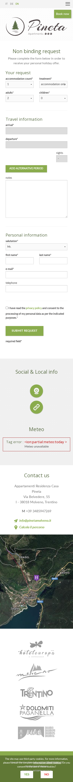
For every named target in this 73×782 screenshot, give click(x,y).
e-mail (9, 269)
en (17, 4)
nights (59, 153)
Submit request (24, 330)
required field (13, 341)
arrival (9, 125)
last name (44, 255)
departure (11, 139)
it (6, 4)
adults (9, 93)
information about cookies (47, 763)
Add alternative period (26, 168)
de (11, 4)
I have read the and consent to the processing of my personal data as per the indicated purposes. (35, 313)
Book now (62, 13)
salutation (11, 241)
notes (9, 178)
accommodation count (19, 79)
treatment (45, 79)
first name (11, 255)
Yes (26, 774)
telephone (11, 283)
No (46, 774)
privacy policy (34, 308)
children (44, 93)
